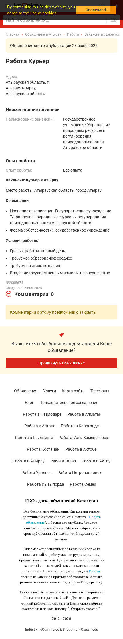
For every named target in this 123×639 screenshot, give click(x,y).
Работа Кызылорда (45, 484)
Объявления (25, 391)
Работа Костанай (43, 449)
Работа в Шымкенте (34, 437)
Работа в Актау (96, 461)
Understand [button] (96, 10)
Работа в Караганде (80, 426)
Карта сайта (73, 391)
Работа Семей (83, 484)
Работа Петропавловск (79, 472)
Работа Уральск (36, 472)
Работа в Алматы (83, 414)
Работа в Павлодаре (42, 414)
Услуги (49, 391)
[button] (59, 13)
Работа (94, 571)
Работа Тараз (63, 461)
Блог (29, 402)
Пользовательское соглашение (68, 402)
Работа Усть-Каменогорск (83, 437)
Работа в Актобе (80, 449)
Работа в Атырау (29, 461)
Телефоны (99, 391)
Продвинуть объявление (61, 363)
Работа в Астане (39, 426)
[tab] (30, 294)
